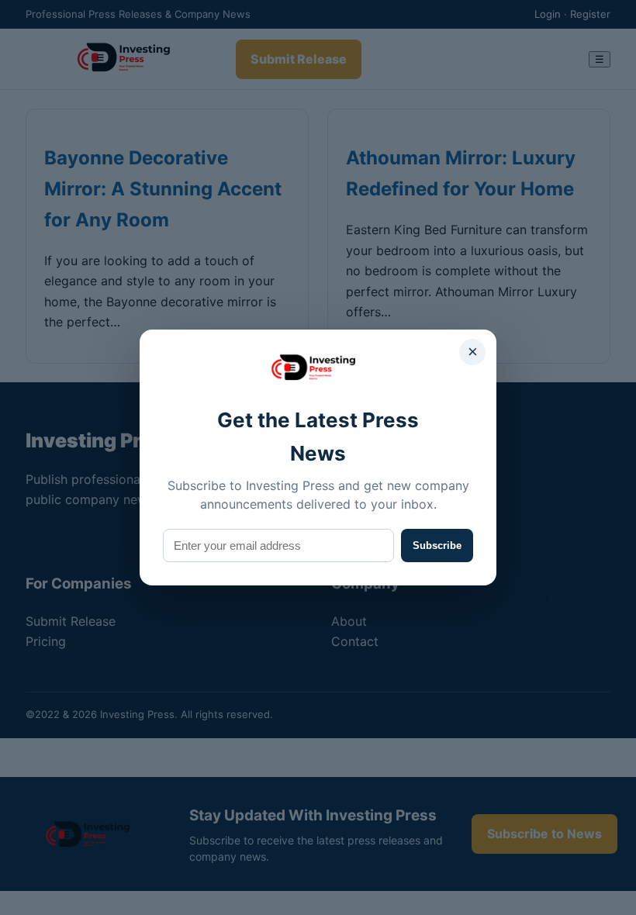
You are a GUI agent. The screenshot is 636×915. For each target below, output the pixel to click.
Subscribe (437, 545)
